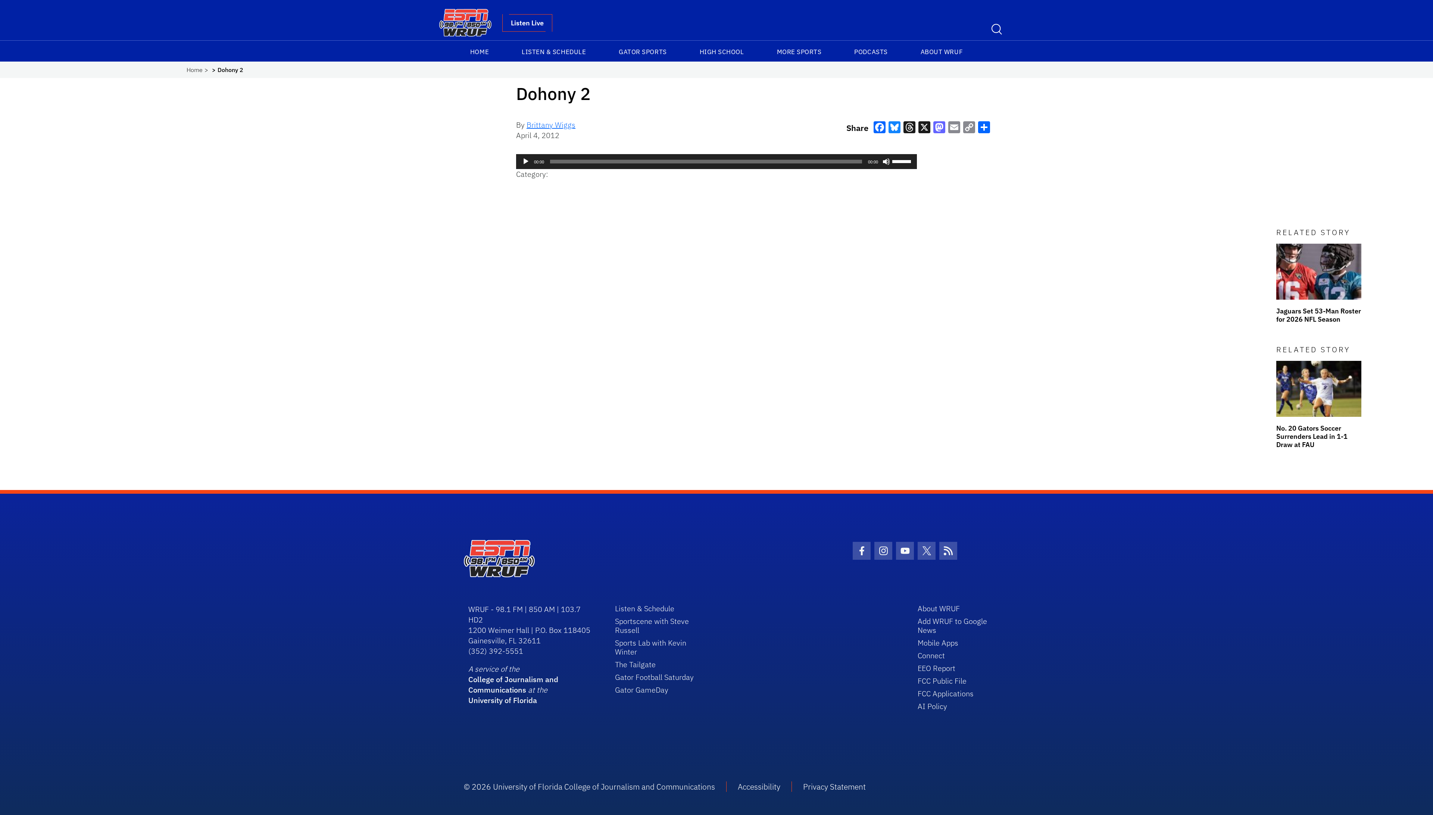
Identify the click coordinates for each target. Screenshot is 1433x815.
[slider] (902, 161)
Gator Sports (642, 52)
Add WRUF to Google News (952, 625)
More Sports (799, 52)
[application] (716, 161)
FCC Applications (946, 693)
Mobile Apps (938, 643)
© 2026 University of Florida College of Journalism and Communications (589, 786)
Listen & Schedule (554, 52)
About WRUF (942, 52)
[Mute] (886, 161)
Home (479, 52)
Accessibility (759, 786)
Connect (931, 655)
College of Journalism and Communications (513, 684)
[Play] (526, 161)
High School (722, 52)
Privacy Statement (834, 786)
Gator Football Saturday (654, 677)
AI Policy (932, 706)
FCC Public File (942, 681)
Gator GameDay (641, 690)
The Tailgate (635, 664)
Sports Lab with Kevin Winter (650, 647)
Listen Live (527, 23)
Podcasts (870, 52)
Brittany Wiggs (551, 125)
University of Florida (502, 700)
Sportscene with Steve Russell (652, 625)
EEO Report (936, 668)
